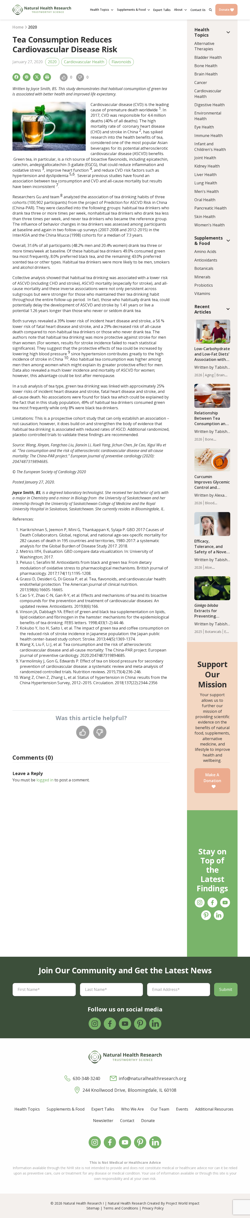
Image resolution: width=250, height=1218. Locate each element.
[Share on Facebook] (16, 77)
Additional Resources (214, 1109)
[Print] (47, 77)
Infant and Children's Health (210, 146)
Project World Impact (182, 1203)
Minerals (202, 277)
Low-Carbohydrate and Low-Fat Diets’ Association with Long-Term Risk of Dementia (212, 359)
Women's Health (209, 225)
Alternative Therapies (204, 46)
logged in (44, 780)
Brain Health (206, 74)
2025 (198, 631)
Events (182, 1109)
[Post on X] (37, 77)
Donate (224, 10)
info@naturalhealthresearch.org (152, 1078)
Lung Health (205, 183)
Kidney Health (207, 166)
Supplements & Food (65, 1109)
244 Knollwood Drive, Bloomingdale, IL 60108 (129, 1090)
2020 (52, 61)
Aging (209, 375)
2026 (198, 375)
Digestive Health (209, 104)
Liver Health (205, 174)
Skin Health (204, 216)
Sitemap (92, 1208)
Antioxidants (205, 260)
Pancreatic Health (210, 208)
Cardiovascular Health (84, 61)
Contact (127, 1120)
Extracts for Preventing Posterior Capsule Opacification (211, 616)
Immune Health (208, 135)
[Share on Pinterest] (27, 77)
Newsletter (103, 1120)
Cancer (200, 82)
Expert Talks (102, 1109)
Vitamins (202, 293)
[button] (210, 10)
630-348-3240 (86, 1078)
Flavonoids (121, 61)
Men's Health (206, 191)
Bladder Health (208, 57)
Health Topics (27, 1109)
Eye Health (204, 127)
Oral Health (204, 199)
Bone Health (205, 65)
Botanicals (203, 268)
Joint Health (205, 157)
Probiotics (203, 285)
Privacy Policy (153, 1208)
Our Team (160, 1109)
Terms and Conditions (120, 1208)
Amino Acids (205, 251)
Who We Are (132, 1109)
